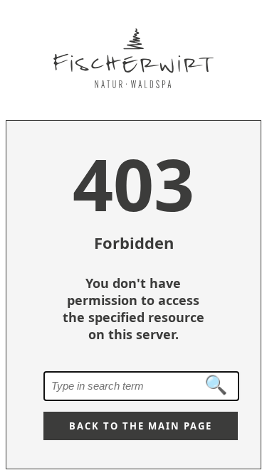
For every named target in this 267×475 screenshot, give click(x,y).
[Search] (216, 385)
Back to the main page (140, 426)
